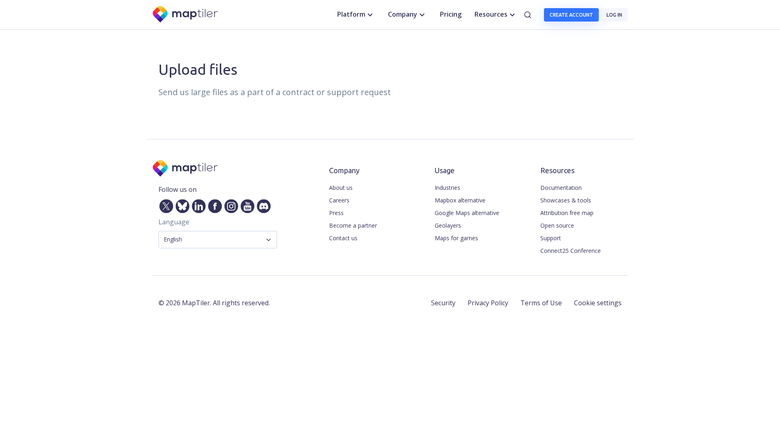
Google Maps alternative (467, 213)
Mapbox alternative (460, 200)
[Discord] (262, 204)
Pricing (451, 14)
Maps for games (456, 238)
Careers (339, 200)
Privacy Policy (488, 302)
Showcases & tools (565, 200)
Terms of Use (541, 302)
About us (341, 187)
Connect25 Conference (570, 250)
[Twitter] (164, 204)
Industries (447, 187)
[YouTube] (245, 204)
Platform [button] (351, 14)
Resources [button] (490, 14)
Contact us (343, 238)
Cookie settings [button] (598, 302)
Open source (557, 225)
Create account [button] (571, 14)
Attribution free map (567, 213)
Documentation (561, 187)
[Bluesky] (181, 204)
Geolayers (448, 225)
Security (443, 302)
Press (336, 213)
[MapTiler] (185, 15)
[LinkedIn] (197, 204)
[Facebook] (213, 204)
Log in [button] (614, 14)
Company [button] (402, 14)
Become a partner (353, 225)
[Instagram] (229, 204)
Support (550, 238)
